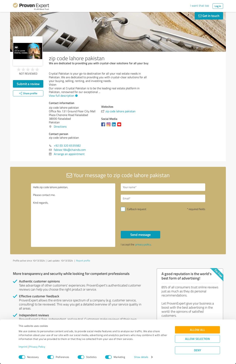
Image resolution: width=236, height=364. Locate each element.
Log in (218, 6)
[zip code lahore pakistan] (27, 51)
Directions (60, 126)
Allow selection (197, 339)
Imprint (23, 347)
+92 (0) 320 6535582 (67, 145)
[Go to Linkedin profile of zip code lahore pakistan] (114, 126)
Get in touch (210, 15)
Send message (140, 234)
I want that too (199, 5)
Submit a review (28, 83)
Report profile (83, 260)
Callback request (136, 209)
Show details (141, 357)
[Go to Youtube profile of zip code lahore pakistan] (120, 126)
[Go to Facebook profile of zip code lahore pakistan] (104, 126)
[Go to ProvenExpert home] (31, 7)
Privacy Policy (37, 347)
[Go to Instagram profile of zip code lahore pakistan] (109, 126)
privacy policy (143, 244)
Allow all (197, 330)
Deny (197, 350)
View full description (61, 96)
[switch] (50, 357)
